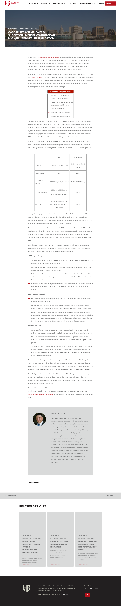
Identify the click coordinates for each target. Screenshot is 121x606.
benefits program (36, 77)
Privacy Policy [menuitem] (64, 594)
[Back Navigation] (60, 496)
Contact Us (110, 3)
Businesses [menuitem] (32, 3)
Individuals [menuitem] (44, 3)
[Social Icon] (86, 589)
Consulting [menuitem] (72, 3)
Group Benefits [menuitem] (58, 3)
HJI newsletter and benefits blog (48, 57)
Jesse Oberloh (12, 28)
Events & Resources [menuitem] (86, 3)
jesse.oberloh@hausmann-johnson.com (41, 394)
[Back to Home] (12, 9)
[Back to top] (87, 595)
